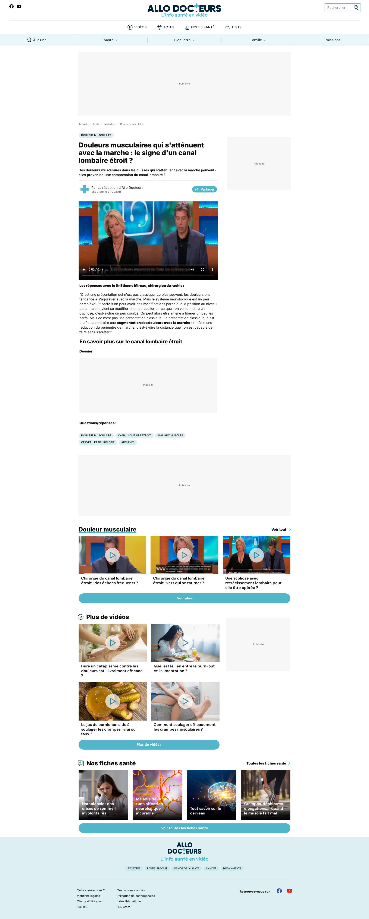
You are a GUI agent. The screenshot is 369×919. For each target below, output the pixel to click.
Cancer (211, 868)
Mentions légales (88, 896)
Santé (109, 40)
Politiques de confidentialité (136, 896)
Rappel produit (157, 868)
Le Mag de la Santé (186, 868)
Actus (168, 27)
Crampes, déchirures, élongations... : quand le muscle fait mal (264, 808)
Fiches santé (202, 27)
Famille (256, 40)
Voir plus (184, 598)
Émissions (332, 40)
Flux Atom (123, 907)
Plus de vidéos (107, 616)
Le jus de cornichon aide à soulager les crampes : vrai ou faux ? (108, 729)
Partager (207, 189)
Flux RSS (82, 907)
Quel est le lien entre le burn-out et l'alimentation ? (184, 668)
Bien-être (182, 40)
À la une (40, 40)
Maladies (109, 124)
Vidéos (140, 27)
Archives (128, 442)
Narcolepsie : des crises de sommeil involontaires (99, 808)
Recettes (134, 868)
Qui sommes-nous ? (91, 890)
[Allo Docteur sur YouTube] (289, 890)
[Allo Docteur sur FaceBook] (11, 6)
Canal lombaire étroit (134, 435)
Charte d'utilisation (89, 901)
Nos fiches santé (111, 763)
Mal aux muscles (170, 435)
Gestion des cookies (131, 890)
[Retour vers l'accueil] (184, 10)
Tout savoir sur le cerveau (205, 811)
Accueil (83, 124)
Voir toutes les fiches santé (184, 828)
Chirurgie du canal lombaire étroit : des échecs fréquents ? (109, 580)
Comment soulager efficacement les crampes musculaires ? (185, 727)
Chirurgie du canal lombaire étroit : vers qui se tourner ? (179, 580)
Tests (236, 27)
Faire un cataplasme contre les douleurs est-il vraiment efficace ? (112, 671)
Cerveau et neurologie (97, 442)
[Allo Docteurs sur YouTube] (19, 6)
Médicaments (232, 868)
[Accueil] (184, 851)
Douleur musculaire (131, 124)
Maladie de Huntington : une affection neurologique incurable (157, 806)
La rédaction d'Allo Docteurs (121, 187)
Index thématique (129, 901)
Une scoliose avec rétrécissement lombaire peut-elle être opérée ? (254, 583)
